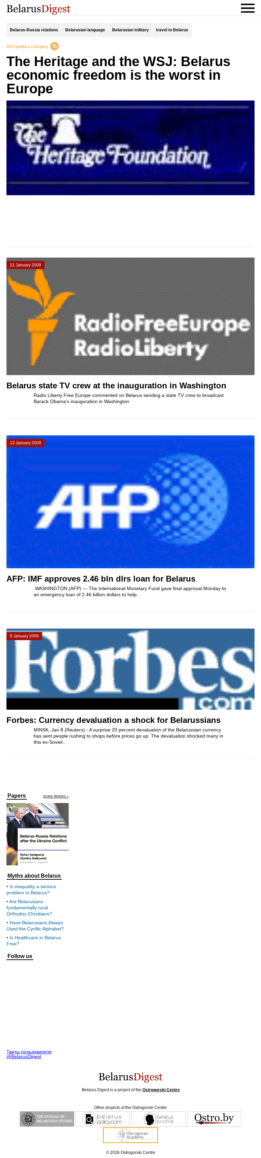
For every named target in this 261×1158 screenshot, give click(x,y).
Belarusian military (130, 30)
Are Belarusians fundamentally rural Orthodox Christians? (29, 907)
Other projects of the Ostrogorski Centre (130, 1108)
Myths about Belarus (34, 876)
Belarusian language (85, 30)
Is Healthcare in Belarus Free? (33, 940)
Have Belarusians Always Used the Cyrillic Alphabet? (35, 925)
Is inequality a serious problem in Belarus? (31, 889)
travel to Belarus (172, 30)
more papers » (56, 796)
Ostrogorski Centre (161, 1089)
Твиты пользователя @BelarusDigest (29, 1054)
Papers (16, 796)
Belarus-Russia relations (34, 30)
